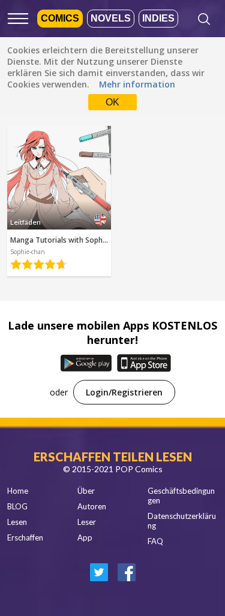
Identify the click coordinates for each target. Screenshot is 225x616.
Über (86, 491)
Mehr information (137, 84)
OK (112, 102)
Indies (158, 18)
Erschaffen (25, 537)
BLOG (17, 506)
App (84, 537)
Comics (60, 18)
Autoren (91, 506)
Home (17, 491)
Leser (86, 522)
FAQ (155, 541)
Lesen (17, 522)
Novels (111, 18)
